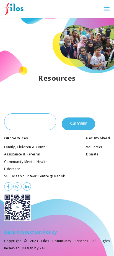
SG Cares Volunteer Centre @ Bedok (34, 176)
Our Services (16, 138)
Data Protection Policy (30, 232)
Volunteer (94, 147)
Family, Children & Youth (25, 147)
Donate (92, 154)
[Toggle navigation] (107, 8)
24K (43, 248)
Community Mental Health (26, 161)
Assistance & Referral (22, 154)
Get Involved (98, 138)
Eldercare (12, 169)
